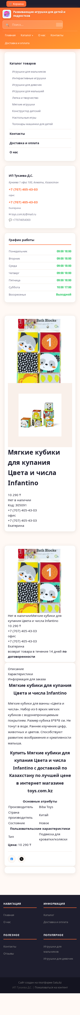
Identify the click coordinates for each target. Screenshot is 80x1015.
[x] (21, 859)
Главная (10, 35)
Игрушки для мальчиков (29, 71)
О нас (41, 35)
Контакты (57, 35)
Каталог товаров (23, 63)
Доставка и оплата (17, 43)
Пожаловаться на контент (51, 987)
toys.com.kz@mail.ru (24, 214)
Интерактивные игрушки (29, 78)
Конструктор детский (26, 111)
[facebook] (12, 859)
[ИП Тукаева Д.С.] (7, 14)
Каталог (26, 35)
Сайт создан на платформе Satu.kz (40, 982)
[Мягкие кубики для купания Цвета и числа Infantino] (40, 581)
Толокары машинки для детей (32, 124)
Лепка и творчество (25, 98)
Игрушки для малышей (28, 91)
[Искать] (59, 25)
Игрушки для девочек (27, 85)
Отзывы (8, 953)
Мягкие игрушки (23, 104)
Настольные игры (24, 117)
